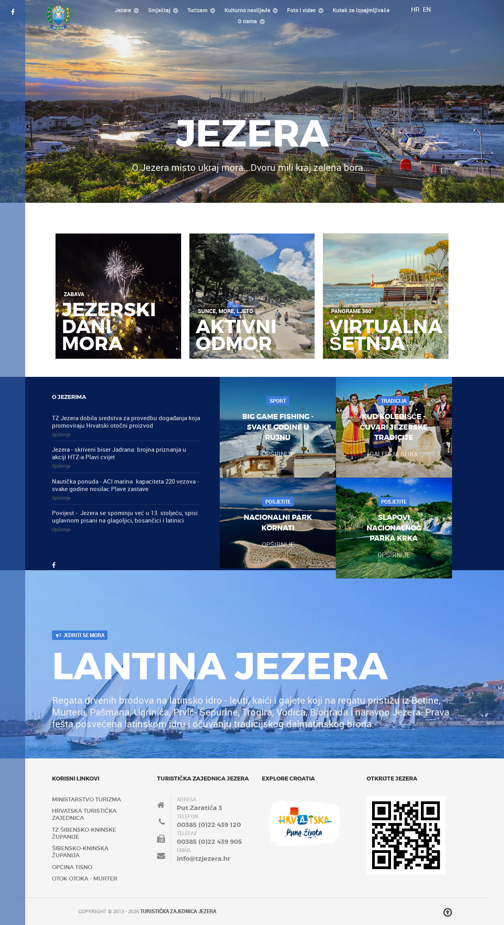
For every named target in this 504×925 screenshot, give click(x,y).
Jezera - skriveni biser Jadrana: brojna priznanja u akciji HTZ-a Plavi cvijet (119, 453)
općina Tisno (72, 867)
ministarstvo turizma (86, 799)
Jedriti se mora (83, 635)
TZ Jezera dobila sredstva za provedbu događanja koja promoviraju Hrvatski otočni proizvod (126, 421)
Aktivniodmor (236, 335)
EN (427, 9)
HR (416, 9)
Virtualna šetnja (386, 335)
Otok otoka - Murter (84, 878)
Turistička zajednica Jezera (178, 911)
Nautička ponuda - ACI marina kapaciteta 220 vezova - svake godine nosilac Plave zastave (125, 485)
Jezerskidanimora (109, 327)
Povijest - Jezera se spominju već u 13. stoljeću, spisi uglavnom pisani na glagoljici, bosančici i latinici (125, 516)
